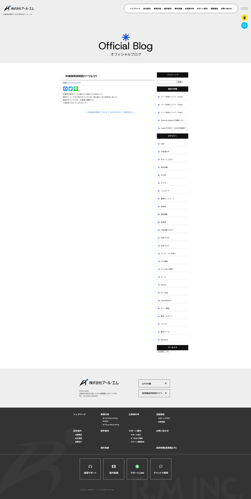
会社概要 (78, 438)
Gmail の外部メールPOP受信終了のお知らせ (174, 128)
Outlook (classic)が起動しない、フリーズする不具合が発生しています (174, 120)
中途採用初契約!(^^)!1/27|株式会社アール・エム (17, 14)
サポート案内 (202, 8)
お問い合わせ (226, 8)
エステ (163, 183)
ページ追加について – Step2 (172, 104)
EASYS (163, 285)
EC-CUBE (164, 292)
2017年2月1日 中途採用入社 (122, 112)
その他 (163, 175)
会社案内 (147, 8)
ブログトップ (172, 75)
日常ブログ (165, 238)
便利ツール (165, 332)
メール (163, 277)
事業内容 (157, 8)
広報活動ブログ (167, 230)
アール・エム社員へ (168, 253)
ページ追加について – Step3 (172, 97)
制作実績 (178, 8)
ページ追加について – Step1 (172, 112)
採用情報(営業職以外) (166, 448)
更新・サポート (167, 316)
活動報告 (214, 8)
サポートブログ (167, 159)
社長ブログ (165, 245)
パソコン (164, 324)
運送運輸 (164, 214)
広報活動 (161, 422)
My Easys (164, 339)
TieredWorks (166, 300)
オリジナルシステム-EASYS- (110, 420)
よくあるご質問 (167, 269)
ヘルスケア (165, 191)
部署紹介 (78, 442)
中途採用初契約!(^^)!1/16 (96, 112)
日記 (162, 144)
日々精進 (164, 261)
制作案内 (168, 8)
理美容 (163, 206)
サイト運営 (165, 308)
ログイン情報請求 (137, 442)
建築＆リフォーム (167, 198)
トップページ (135, 8)
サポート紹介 (136, 435)
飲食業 (163, 222)
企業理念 (78, 435)
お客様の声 (189, 8)
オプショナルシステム (111, 425)
